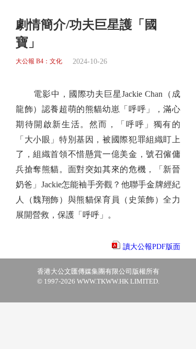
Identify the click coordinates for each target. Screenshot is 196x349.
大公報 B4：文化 (39, 61)
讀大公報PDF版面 (151, 247)
